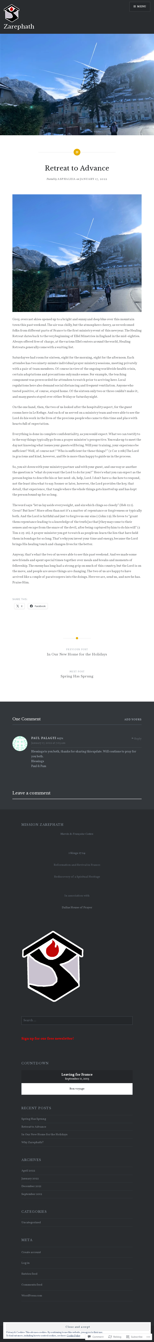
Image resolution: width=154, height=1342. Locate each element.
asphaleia (66, 179)
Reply (138, 739)
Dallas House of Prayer (77, 907)
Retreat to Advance (33, 1127)
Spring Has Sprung (33, 1119)
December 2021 (31, 1186)
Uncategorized (31, 1222)
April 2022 (28, 1171)
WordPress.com (31, 1296)
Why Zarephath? (32, 1142)
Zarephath (19, 26)
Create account (31, 1252)
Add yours (133, 719)
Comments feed (31, 1285)
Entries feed (29, 1274)
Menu (141, 6)
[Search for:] (77, 1020)
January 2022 (30, 1179)
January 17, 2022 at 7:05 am (48, 743)
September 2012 (31, 1194)
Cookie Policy (73, 1335)
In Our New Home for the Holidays (44, 1134)
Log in (25, 1263)
